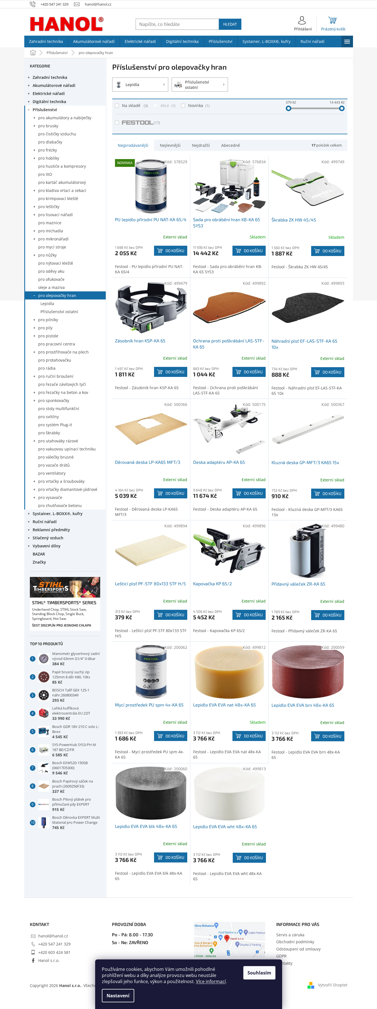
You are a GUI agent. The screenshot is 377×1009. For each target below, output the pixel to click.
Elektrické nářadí (49, 93)
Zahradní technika (50, 77)
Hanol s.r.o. (48, 960)
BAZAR (39, 554)
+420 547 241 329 (54, 944)
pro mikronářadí (53, 239)
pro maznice (49, 222)
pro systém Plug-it (55, 424)
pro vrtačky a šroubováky (61, 481)
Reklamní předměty (51, 529)
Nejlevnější (170, 145)
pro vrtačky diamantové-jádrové (67, 489)
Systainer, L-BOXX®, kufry (58, 513)
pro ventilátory (52, 473)
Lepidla (47, 303)
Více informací (211, 981)
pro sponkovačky (53, 400)
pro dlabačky (50, 142)
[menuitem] (46, 41)
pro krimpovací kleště (58, 198)
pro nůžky (47, 255)
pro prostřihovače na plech (63, 352)
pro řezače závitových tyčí (62, 384)
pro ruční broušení (55, 376)
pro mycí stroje (52, 247)
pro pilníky (48, 319)
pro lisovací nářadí (55, 214)
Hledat (230, 24)
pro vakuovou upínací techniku (67, 449)
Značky (39, 562)
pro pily (45, 327)
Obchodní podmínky (295, 941)
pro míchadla (50, 230)
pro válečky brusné (56, 457)
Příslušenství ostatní (59, 311)
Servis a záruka (290, 934)
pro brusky (48, 125)
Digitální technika (49, 101)
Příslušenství (45, 109)
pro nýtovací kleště (55, 263)
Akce (167, 105)
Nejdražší (201, 145)
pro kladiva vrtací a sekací (62, 190)
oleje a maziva (51, 287)
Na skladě (134, 105)
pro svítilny (48, 416)
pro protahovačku (54, 360)
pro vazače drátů (54, 465)
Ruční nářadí (45, 521)
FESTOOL (157, 122)
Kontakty (284, 963)
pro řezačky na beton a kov (63, 392)
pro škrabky (49, 432)
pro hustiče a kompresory (62, 166)
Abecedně (230, 145)
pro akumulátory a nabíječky (64, 117)
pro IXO (45, 174)
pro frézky (47, 150)
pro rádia (47, 368)
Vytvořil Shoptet (332, 985)
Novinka (198, 105)
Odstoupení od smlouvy (298, 949)
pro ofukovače (51, 279)
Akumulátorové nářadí (54, 85)
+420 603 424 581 (54, 952)
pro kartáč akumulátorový (62, 182)
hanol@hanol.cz (53, 936)
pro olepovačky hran (57, 295)
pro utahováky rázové (58, 440)
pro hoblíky (48, 158)
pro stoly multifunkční (58, 408)
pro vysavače (50, 497)
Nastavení (118, 996)
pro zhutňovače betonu (60, 505)
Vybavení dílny (47, 546)
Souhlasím (259, 973)
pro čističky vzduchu (57, 134)
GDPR (281, 956)
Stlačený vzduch (48, 537)
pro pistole (48, 335)
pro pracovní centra (56, 344)
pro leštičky (48, 206)
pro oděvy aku (51, 271)
